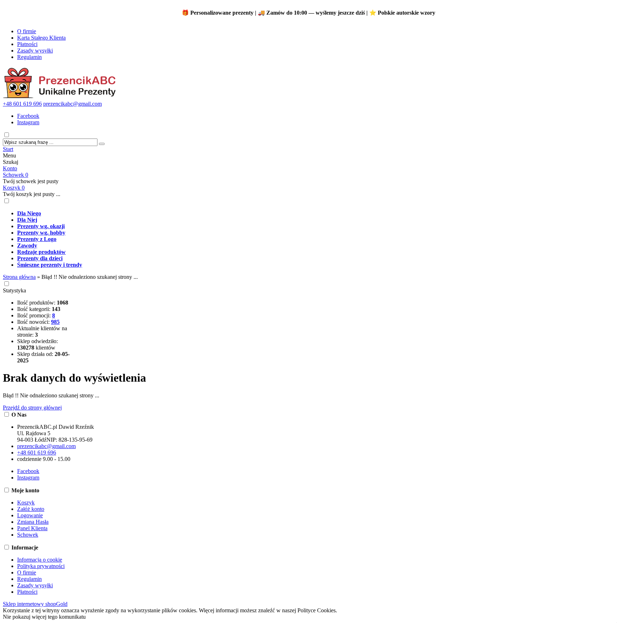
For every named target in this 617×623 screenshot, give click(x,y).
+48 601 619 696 (22, 104)
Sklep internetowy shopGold (35, 604)
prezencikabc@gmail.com (72, 104)
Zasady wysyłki (35, 50)
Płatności (27, 44)
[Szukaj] (102, 144)
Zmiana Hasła (33, 522)
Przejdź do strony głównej (32, 408)
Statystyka (14, 290)
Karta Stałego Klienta (41, 38)
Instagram (28, 122)
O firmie (26, 31)
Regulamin (29, 57)
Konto (10, 168)
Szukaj (10, 162)
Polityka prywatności (41, 566)
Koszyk (14, 188)
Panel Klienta (32, 528)
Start (8, 149)
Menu (9, 155)
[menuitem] (277, 213)
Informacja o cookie (39, 560)
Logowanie (30, 515)
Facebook (28, 116)
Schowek (15, 175)
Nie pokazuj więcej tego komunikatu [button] (44, 617)
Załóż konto (30, 509)
